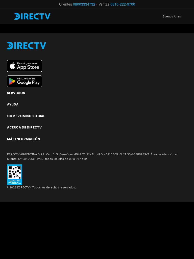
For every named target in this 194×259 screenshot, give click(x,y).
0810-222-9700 (122, 4)
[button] (175, 16)
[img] (9, 16)
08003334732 (84, 4)
